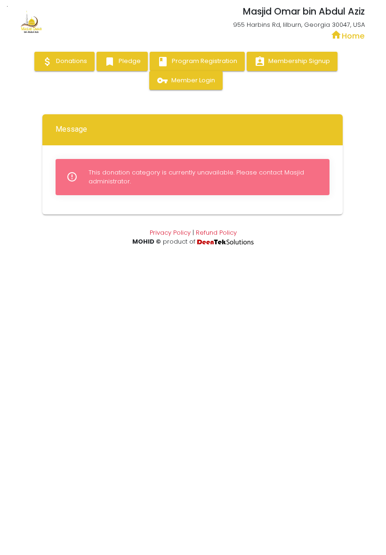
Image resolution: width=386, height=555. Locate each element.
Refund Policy (216, 232)
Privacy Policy (170, 232)
